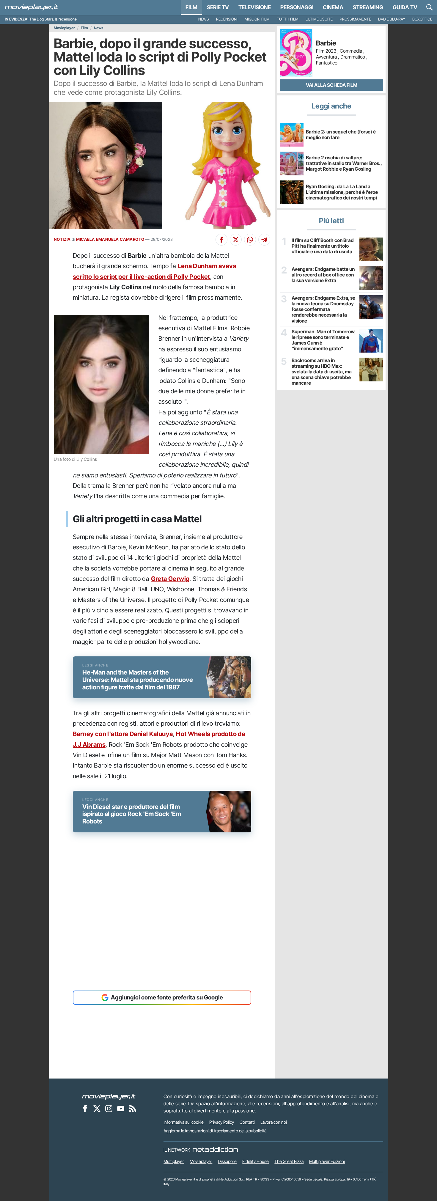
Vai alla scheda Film (331, 85)
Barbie (326, 43)
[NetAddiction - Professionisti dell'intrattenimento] (215, 1149)
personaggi (296, 7)
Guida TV (405, 7)
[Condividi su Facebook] (221, 240)
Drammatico (352, 57)
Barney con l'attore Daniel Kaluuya (123, 734)
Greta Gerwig (170, 578)
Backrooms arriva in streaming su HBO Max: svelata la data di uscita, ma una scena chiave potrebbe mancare (322, 372)
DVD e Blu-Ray (391, 19)
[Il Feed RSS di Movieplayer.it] (133, 1108)
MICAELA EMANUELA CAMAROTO (110, 239)
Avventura (326, 57)
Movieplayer (64, 28)
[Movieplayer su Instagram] (109, 1108)
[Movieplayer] (109, 1096)
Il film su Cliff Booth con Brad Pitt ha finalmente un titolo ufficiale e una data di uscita (323, 246)
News (203, 19)
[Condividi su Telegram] (264, 240)
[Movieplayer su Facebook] (85, 1108)
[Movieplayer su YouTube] (121, 1108)
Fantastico (326, 63)
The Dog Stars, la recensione (53, 19)
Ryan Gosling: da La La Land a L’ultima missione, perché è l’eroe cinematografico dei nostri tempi (342, 192)
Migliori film (257, 19)
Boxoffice (422, 19)
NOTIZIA (62, 239)
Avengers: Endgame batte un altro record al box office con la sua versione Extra (323, 274)
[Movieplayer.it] (31, 7)
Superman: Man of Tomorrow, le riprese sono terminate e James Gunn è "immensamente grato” (324, 340)
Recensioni (227, 19)
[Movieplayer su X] (97, 1108)
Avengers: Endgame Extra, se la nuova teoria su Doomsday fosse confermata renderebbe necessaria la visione (323, 309)
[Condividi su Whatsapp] (250, 240)
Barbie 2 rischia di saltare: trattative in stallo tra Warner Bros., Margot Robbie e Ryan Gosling (344, 163)
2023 (331, 51)
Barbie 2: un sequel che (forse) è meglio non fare (341, 134)
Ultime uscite (319, 19)
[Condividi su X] (236, 240)
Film (191, 7)
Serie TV (218, 7)
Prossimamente (355, 19)
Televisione (254, 7)
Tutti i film (287, 19)
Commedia (351, 51)
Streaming (368, 7)
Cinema (333, 7)
